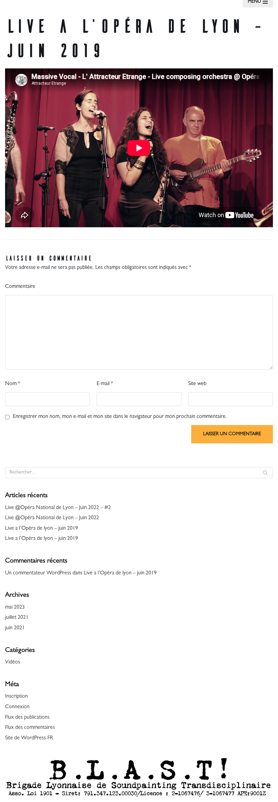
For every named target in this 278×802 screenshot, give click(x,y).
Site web (197, 384)
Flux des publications (27, 717)
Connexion (17, 707)
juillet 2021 (16, 617)
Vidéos (12, 662)
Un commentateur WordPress (38, 573)
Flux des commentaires (30, 728)
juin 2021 (15, 628)
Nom (12, 384)
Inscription (16, 696)
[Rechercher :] (139, 472)
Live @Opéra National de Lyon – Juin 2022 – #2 (58, 508)
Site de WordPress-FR (29, 738)
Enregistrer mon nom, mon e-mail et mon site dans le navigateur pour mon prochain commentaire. (120, 417)
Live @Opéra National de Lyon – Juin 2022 (52, 518)
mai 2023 (15, 607)
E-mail (105, 384)
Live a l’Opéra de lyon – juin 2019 (41, 528)
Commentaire (20, 287)
